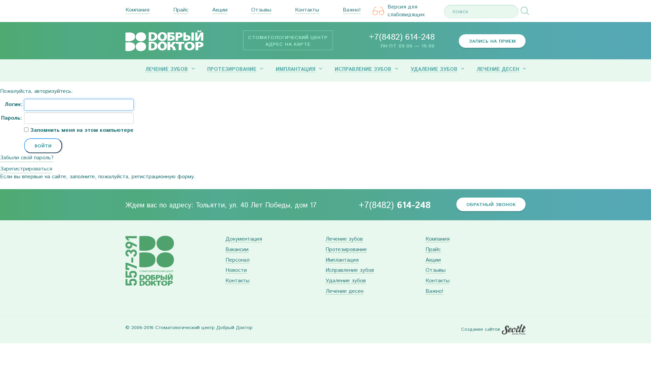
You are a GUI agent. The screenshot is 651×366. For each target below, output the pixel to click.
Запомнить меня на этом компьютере (81, 130)
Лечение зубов (166, 69)
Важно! (352, 10)
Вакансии (237, 250)
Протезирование (231, 69)
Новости (236, 270)
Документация (243, 239)
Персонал (237, 260)
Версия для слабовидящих (406, 11)
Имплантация (295, 69)
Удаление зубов (434, 69)
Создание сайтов (480, 329)
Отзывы (261, 10)
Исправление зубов (363, 69)
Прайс (181, 10)
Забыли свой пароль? (27, 158)
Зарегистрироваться (26, 169)
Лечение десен (498, 69)
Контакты (307, 10)
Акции (220, 10)
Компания (137, 10)
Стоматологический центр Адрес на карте (288, 41)
